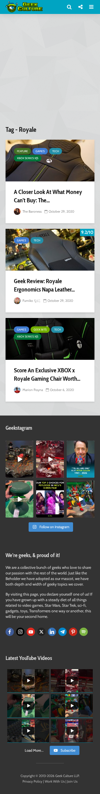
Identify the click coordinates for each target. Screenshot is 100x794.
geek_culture (19, 445)
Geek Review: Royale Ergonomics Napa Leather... (44, 285)
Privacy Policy (32, 781)
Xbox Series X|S (27, 158)
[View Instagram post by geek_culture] (30, 474)
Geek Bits (40, 329)
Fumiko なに (31, 300)
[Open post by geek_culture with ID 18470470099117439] (19, 459)
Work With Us (55, 781)
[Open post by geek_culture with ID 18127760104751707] (80, 459)
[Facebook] (10, 632)
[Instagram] (20, 632)
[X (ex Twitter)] (41, 632)
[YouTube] (31, 632)
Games (40, 151)
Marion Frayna (32, 390)
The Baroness (32, 211)
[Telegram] (62, 632)
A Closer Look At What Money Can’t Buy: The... (48, 196)
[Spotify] (83, 632)
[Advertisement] (50, 72)
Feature (22, 151)
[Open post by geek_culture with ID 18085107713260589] (50, 459)
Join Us (72, 781)
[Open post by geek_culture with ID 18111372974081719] (80, 499)
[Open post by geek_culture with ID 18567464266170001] (50, 499)
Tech (55, 151)
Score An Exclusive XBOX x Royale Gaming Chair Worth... (47, 374)
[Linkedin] (52, 632)
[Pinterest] (73, 632)
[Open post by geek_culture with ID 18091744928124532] (19, 499)
